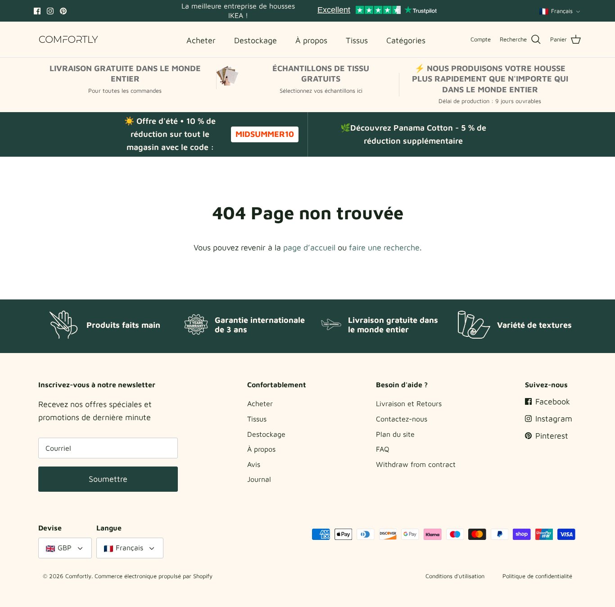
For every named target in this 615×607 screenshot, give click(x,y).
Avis (253, 464)
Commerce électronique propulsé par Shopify (154, 576)
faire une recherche (384, 247)
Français (562, 10)
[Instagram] (50, 11)
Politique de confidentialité (537, 576)
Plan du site (395, 434)
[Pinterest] (63, 11)
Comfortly (78, 576)
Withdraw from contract (416, 464)
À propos (261, 449)
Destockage (266, 434)
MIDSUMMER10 (264, 134)
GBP (65, 548)
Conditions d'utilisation (454, 576)
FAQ (382, 449)
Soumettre (108, 479)
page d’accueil (309, 247)
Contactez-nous (401, 419)
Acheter (260, 403)
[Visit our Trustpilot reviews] (377, 10)
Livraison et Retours (409, 403)
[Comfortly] (69, 39)
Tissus (257, 419)
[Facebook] (37, 11)
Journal (259, 479)
